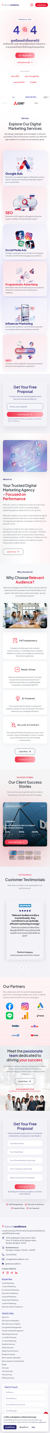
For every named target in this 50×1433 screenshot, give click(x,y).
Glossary (5, 1368)
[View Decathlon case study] (13, 853)
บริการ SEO (15, 76)
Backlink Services (8, 1344)
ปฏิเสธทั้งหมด (23, 1427)
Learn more (15, 552)
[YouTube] (12, 1273)
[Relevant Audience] (10, 5)
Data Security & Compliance (12, 1307)
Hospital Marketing (9, 1297)
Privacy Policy (7, 1375)
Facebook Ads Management (12, 1331)
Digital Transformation (10, 1351)
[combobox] (25, 1177)
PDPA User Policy (8, 1378)
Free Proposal (23, 414)
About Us (5, 1317)
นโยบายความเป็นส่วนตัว (39, 1422)
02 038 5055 (11, 1254)
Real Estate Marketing (10, 1300)
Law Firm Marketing (9, 1303)
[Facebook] (3, 1273)
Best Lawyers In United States (13, 1361)
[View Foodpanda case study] (21, 858)
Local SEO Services (9, 1337)
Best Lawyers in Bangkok (11, 1358)
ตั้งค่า (33, 1427)
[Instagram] (7, 1273)
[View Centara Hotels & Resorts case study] (29, 853)
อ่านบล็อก (33, 82)
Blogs (4, 1364)
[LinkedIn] (16, 1273)
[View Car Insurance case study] (37, 853)
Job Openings (7, 1371)
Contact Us (23, 759)
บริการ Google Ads (32, 76)
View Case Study (15, 842)
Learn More (27, 752)
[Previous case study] (5, 855)
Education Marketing (10, 1293)
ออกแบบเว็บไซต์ (19, 82)
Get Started (23, 1187)
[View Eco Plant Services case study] (21, 853)
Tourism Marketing (9, 1286)
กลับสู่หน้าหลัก (26, 55)
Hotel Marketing (8, 1283)
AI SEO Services (8, 1348)
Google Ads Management (11, 1327)
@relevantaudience (13, 1264)
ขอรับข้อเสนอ (41, 5)
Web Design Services (10, 1334)
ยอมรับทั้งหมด (10, 1427)
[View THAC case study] (29, 858)
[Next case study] (44, 855)
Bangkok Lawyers (8, 1354)
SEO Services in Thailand (11, 1324)
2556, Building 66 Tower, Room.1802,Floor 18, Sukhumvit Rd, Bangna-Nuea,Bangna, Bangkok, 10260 (21, 1240)
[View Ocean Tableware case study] (13, 858)
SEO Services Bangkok (10, 1321)
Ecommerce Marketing (10, 1290)
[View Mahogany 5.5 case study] (37, 858)
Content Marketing (9, 1341)
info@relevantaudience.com (17, 1259)
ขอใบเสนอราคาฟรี (23, 62)
